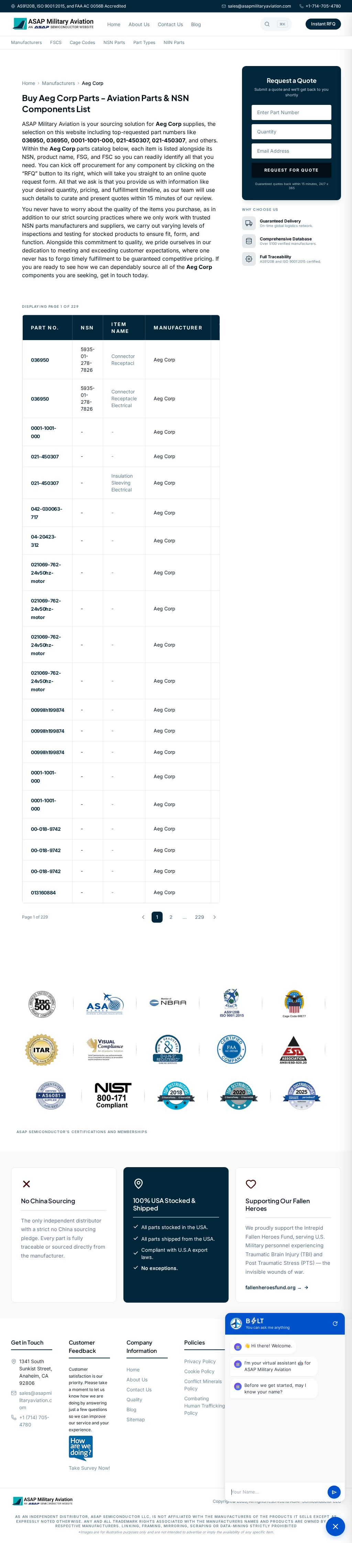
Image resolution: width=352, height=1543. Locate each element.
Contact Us (170, 24)
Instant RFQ (323, 23)
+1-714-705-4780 (323, 6)
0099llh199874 (47, 710)
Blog (196, 24)
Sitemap (135, 1419)
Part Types (144, 42)
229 (199, 917)
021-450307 (45, 456)
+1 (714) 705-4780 (34, 1420)
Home (113, 24)
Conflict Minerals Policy (203, 1384)
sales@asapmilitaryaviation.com (259, 6)
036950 (40, 360)
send (334, 1492)
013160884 (43, 892)
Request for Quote (291, 170)
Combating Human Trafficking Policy (204, 1405)
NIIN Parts (174, 42)
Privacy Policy (200, 1361)
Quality (134, 1399)
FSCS (56, 42)
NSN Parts (114, 42)
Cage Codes (82, 42)
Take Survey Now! (89, 1468)
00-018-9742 (45, 829)
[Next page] (214, 917)
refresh (335, 1323)
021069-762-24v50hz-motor (46, 573)
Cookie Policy (199, 1371)
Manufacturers (26, 42)
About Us (139, 24)
